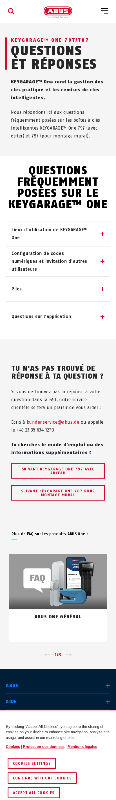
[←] (47, 655)
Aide (11, 701)
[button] (58, 233)
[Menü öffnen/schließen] (104, 11)
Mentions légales (82, 747)
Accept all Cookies (34, 792)
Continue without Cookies (42, 778)
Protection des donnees (43, 747)
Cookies (13, 747)
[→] (69, 655)
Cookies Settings (32, 763)
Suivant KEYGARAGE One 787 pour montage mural (58, 493)
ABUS (12, 685)
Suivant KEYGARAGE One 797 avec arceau (58, 471)
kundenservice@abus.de (53, 422)
